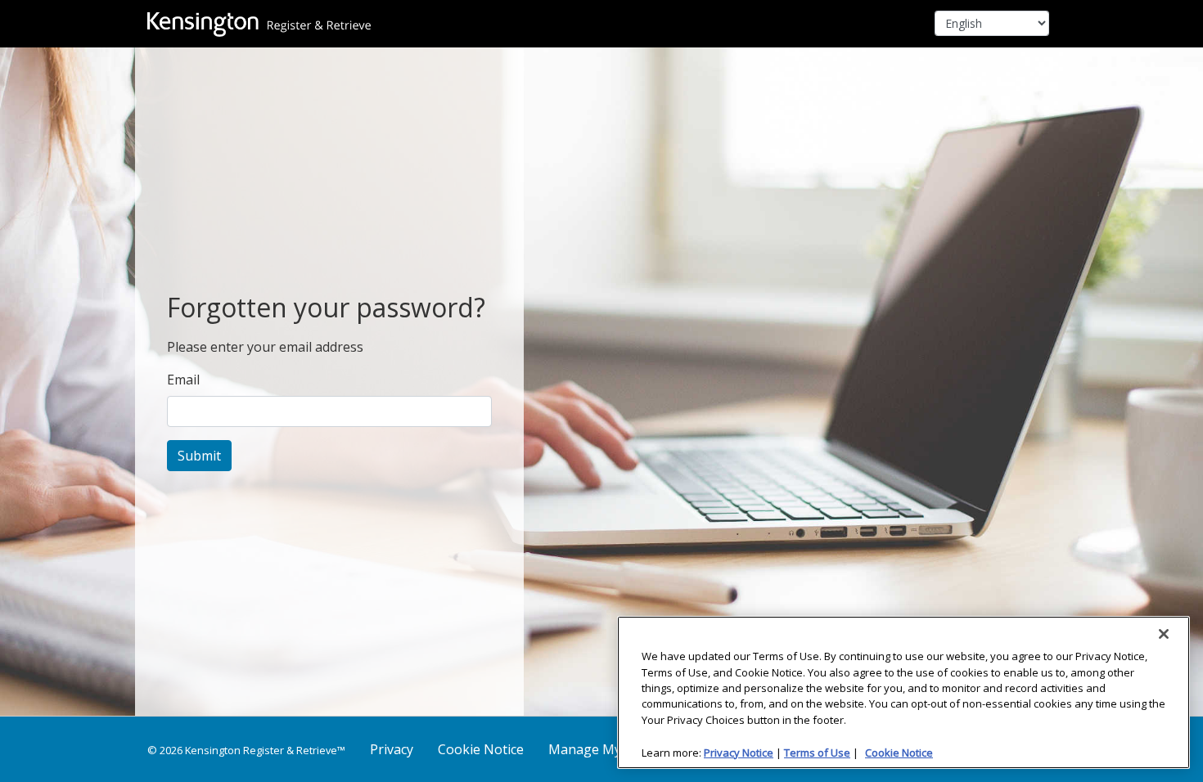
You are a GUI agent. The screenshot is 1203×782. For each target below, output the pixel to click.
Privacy (391, 749)
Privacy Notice (738, 751)
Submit (199, 456)
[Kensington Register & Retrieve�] (259, 24)
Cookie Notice (481, 749)
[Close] (1164, 634)
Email (183, 380)
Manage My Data (601, 749)
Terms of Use (817, 751)
